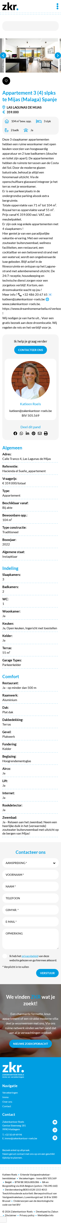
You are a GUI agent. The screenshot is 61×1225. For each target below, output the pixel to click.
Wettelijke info (45, 1215)
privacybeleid (30, 956)
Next (58, 55)
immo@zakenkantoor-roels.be (21, 1138)
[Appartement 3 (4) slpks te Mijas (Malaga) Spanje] (30, 55)
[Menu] (57, 6)
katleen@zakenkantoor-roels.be (30, 411)
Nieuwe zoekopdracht (30, 1043)
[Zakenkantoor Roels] (10, 6)
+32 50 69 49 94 (13, 1134)
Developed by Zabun (47, 1211)
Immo (5, 1097)
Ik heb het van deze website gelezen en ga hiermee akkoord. (33, 958)
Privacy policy (27, 1215)
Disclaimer (10, 1215)
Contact (6, 1106)
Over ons (7, 1101)
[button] (30, 863)
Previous (3, 55)
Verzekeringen (10, 1092)
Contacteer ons (30, 350)
